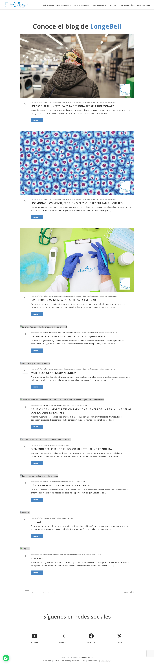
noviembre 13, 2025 (111, 102)
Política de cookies (78, 661)
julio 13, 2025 (97, 554)
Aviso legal (47, 661)
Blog (139, 5)
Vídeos (133, 5)
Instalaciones (123, 5)
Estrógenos (52, 102)
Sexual (89, 102)
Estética (113, 5)
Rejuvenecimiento (99, 5)
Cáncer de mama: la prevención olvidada (61, 485)
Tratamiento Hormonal (79, 5)
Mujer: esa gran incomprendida (54, 373)
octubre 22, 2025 (111, 369)
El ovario (38, 522)
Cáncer (46, 102)
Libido (63, 102)
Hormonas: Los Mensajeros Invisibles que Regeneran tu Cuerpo (77, 203)
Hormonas (58, 102)
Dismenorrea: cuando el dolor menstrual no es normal (72, 449)
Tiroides (37, 558)
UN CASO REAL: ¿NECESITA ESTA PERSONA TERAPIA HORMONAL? (72, 106)
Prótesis (84, 102)
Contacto (146, 5)
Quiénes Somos (48, 5)
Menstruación (77, 102)
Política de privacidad (61, 661)
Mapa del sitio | (94, 661)
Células (51, 482)
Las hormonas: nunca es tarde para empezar (63, 300)
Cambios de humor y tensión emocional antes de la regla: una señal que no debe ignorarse (81, 411)
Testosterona (94, 102)
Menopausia (69, 102)
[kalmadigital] (106, 661)
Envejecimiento (57, 482)
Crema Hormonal (62, 5)
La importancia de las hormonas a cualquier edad (68, 336)
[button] (6, 658)
